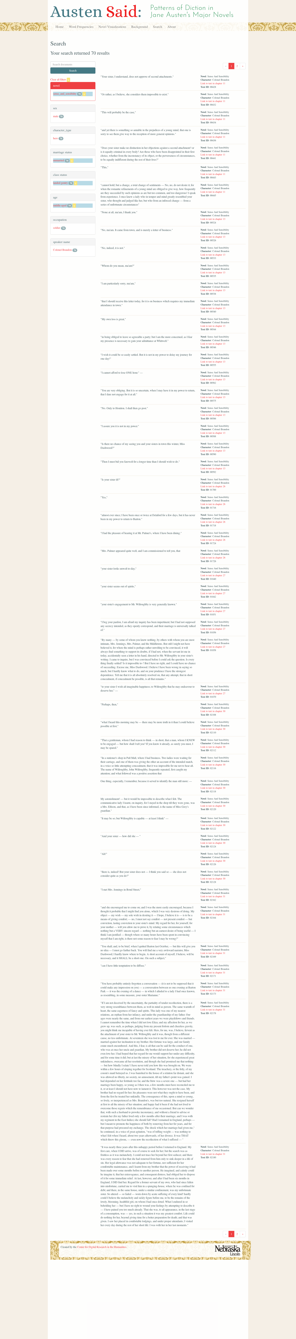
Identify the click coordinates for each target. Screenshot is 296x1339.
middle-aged (59, 205)
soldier (56, 227)
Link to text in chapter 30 (213, 711)
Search (157, 26)
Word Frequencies (81, 26)
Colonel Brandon (62, 249)
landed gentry (60, 183)
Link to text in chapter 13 (213, 219)
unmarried (58, 160)
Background (139, 26)
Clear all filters (59, 79)
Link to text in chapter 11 (213, 83)
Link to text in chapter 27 (213, 575)
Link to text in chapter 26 (213, 486)
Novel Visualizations (112, 26)
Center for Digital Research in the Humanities (101, 1247)
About (171, 26)
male (55, 116)
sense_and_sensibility (64, 93)
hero (55, 138)
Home (60, 26)
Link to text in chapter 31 (213, 896)
